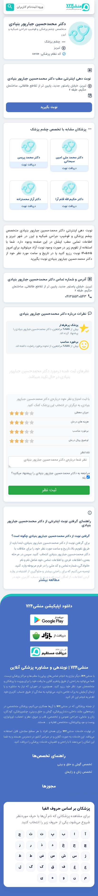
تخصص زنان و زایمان (78, 772)
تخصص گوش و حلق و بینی (74, 764)
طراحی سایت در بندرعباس (83, 793)
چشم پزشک (52, 42)
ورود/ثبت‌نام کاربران (30, 7)
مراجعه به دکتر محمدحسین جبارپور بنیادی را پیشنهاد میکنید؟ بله (50, 475)
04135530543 (75, 296)
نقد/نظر (85, 453)
